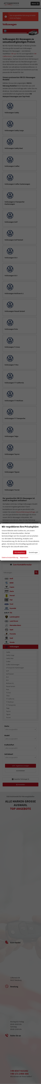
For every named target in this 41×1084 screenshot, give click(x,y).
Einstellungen (33, 552)
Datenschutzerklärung (10, 557)
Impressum (24, 557)
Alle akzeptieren (19, 552)
